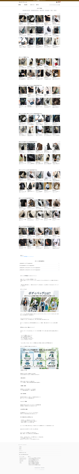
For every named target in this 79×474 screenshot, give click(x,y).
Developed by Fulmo (37, 467)
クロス (51, 10)
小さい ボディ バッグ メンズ (26, 10)
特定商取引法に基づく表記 (22, 452)
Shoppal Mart (42, 467)
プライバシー (21, 450)
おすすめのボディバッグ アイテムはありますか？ (26, 263)
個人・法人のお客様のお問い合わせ (23, 454)
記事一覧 (37, 4)
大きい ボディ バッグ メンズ (34, 10)
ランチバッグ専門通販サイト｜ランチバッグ (26, 256)
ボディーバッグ (42, 10)
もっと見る (58, 57)
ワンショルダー (47, 10)
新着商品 (19, 4)
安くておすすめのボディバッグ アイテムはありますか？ (27, 265)
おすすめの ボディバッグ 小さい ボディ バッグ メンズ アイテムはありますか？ (30, 267)
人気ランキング (32, 4)
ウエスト (55, 10)
